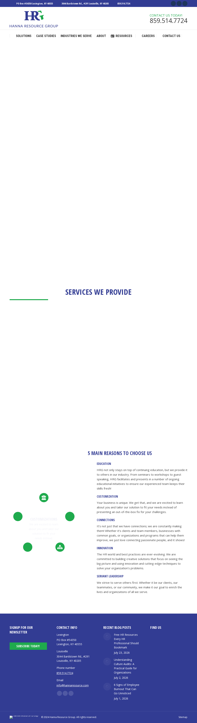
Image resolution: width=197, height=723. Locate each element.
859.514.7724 (123, 3)
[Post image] (107, 636)
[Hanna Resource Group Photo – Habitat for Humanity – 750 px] (116, 161)
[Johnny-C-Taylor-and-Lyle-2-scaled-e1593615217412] (116, 190)
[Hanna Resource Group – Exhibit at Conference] (174, 190)
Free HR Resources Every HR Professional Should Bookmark (126, 641)
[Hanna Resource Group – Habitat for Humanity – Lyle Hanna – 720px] (145, 161)
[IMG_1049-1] (174, 161)
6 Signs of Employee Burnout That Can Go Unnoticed (126, 689)
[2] (174, 219)
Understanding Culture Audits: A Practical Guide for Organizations (125, 666)
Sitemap (183, 717)
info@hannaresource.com (73, 685)
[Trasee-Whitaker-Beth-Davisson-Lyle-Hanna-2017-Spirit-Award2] (145, 219)
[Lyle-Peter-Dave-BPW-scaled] (145, 190)
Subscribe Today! (28, 646)
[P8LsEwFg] (116, 219)
